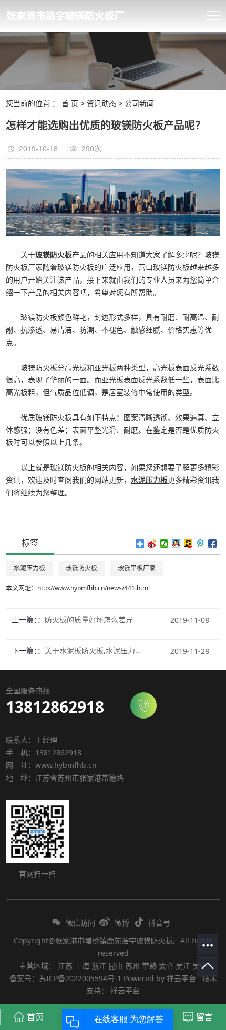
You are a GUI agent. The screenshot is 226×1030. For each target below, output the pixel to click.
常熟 (149, 966)
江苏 (65, 966)
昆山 (115, 966)
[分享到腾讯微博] (200, 543)
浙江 (98, 966)
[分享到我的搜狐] (188, 543)
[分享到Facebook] (212, 543)
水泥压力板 (29, 568)
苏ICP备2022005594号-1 (80, 978)
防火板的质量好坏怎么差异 (89, 620)
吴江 (183, 966)
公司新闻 (139, 103)
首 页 (69, 103)
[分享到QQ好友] (176, 543)
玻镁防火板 (81, 568)
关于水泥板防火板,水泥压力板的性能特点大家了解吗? (95, 651)
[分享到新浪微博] (152, 543)
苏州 (132, 966)
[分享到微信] (164, 543)
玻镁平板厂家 (137, 568)
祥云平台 (181, 978)
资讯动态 (101, 103)
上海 (82, 966)
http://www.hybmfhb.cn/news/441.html (93, 588)
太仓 (166, 966)
